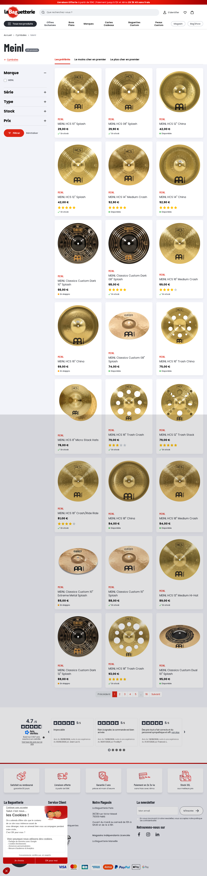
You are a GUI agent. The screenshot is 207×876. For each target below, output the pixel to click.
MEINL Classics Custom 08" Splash (126, 359)
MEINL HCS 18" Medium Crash (178, 518)
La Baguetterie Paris (102, 808)
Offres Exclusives (50, 24)
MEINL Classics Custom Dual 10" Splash (178, 672)
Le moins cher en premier (90, 59)
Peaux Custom (158, 24)
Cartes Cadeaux (109, 24)
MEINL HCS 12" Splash (71, 197)
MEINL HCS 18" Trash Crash (126, 669)
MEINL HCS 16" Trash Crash (126, 435)
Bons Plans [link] (71, 24)
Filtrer (16, 133)
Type (8, 101)
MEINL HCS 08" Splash (122, 124)
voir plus (175, 732)
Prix (7, 120)
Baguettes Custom (134, 24)
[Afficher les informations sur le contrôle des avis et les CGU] (43, 737)
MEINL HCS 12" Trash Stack (176, 435)
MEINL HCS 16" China (71, 361)
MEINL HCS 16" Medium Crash (178, 279)
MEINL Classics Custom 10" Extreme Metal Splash (75, 593)
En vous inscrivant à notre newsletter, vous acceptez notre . (171, 819)
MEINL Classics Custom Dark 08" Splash (127, 277)
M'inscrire (189, 810)
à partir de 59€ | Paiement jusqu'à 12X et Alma (103, 2)
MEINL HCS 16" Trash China (176, 361)
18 (146, 694)
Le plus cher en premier (124, 59)
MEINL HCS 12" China (172, 124)
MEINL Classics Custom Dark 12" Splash (77, 672)
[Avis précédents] (49, 732)
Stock (9, 111)
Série (8, 92)
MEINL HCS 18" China (121, 518)
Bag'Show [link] (195, 23)
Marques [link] (89, 23)
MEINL (11, 80)
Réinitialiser (32, 133)
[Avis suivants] (184, 732)
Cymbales (21, 35)
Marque (11, 72)
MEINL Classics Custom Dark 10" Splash (77, 282)
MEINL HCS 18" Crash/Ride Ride (78, 513)
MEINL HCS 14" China (172, 197)
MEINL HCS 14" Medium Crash (127, 197)
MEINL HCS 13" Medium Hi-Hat (178, 595)
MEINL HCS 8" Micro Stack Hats (78, 440)
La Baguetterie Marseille (105, 841)
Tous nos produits (23, 23)
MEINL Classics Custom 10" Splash (126, 593)
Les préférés (62, 59)
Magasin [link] (178, 23)
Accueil (8, 35)
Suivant (156, 694)
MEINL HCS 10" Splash (71, 124)
